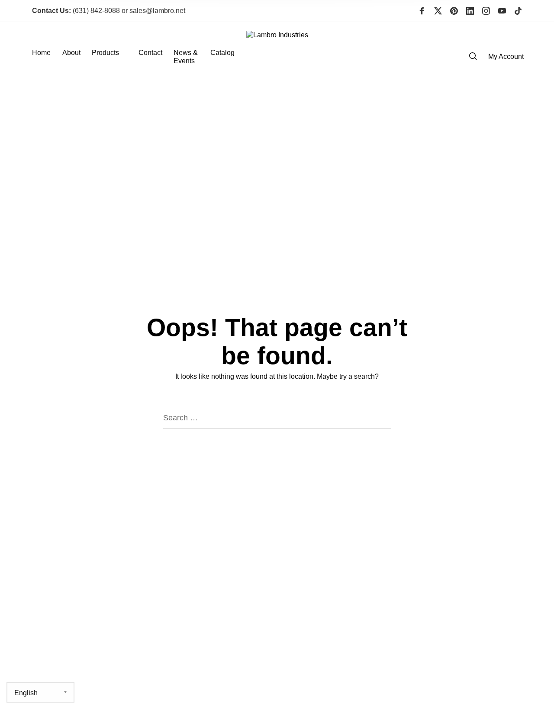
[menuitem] (47, 56)
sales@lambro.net (157, 10)
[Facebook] (422, 11)
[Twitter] (438, 11)
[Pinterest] (454, 11)
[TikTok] (518, 11)
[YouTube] (502, 11)
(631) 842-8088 (76, 10)
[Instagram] (486, 11)
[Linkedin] (470, 11)
